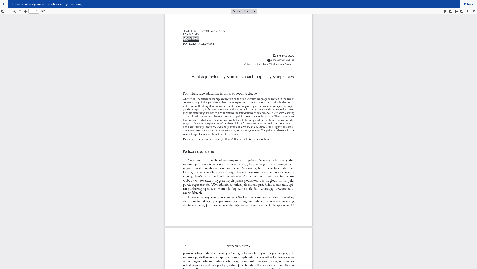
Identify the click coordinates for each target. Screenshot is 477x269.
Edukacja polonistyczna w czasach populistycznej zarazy (47, 4)
